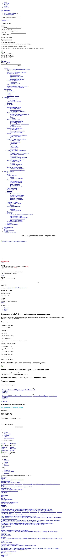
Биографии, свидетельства (17, 168)
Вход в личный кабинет (10, 13)
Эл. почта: (3, 17)
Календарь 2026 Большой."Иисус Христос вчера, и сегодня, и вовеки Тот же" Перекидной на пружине (29, 396)
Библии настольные (12, 84)
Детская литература (12, 112)
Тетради (9, 94)
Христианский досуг (15, 165)
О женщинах (13, 143)
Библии (6, 68)
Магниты (9, 213)
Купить (3, 302)
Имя (2, 29)
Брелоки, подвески (12, 175)
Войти (2, 26)
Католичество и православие (15, 128)
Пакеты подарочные (12, 224)
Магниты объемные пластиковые (19, 217)
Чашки (12, 205)
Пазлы (11, 117)
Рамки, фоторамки (12, 188)
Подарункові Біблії (15, 83)
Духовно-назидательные (13, 119)
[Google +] (4, 450)
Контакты (6, 7)
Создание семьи (14, 147)
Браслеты (9, 191)
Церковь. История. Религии (17, 158)
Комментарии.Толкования (17, 154)
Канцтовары (7, 89)
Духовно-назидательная (16, 121)
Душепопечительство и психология (19, 153)
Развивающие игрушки (13, 98)
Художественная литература (14, 167)
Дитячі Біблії (13, 82)
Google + (12, 450)
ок (1, 50)
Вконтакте (13, 443)
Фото (5, 310)
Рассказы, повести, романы (17, 170)
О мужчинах (13, 145)
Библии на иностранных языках (15, 87)
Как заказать (7, 470)
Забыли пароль (5, 20)
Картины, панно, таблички (14, 206)
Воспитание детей (15, 140)
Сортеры (12, 100)
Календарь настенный (16, 186)
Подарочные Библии (12, 73)
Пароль (3, 19)
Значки (9, 200)
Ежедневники (11, 91)
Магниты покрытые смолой (17, 219)
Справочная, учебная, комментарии (16, 150)
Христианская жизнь (15, 126)
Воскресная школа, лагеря (14, 107)
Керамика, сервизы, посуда (14, 203)
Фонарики (10, 223)
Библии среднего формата (17, 77)
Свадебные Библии (15, 75)
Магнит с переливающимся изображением (21, 214)
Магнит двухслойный (16, 220)
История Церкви (14, 129)
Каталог (6, 228)
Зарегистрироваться (9, 14)
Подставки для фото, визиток (15, 221)
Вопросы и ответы (9, 471)
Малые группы (14, 156)
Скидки (6, 6)
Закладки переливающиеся (17, 195)
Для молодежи (14, 149)
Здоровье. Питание (15, 142)
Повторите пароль (6, 34)
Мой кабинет (4, 555)
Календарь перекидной (16, 182)
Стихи (11, 138)
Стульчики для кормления (14, 101)
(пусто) (8, 62)
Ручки (8, 93)
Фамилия (3, 31)
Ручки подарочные (12, 189)
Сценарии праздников (16, 164)
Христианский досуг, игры (14, 160)
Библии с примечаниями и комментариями (18, 69)
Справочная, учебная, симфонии (18, 157)
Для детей (6, 97)
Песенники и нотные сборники (18, 135)
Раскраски (12, 118)
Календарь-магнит (15, 185)
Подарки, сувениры (9, 171)
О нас (5, 2)
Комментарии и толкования (17, 131)
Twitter (12, 447)
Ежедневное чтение (15, 122)
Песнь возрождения (15, 136)
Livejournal (13, 448)
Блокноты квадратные (13, 96)
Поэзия (9, 133)
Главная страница (8, 227)
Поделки (12, 163)
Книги (6, 105)
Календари (10, 179)
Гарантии (6, 473)
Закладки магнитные (15, 193)
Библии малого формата (16, 76)
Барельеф (12, 209)
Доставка (6, 3)
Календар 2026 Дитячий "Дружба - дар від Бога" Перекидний (18, 390)
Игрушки (9, 103)
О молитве (13, 125)
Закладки (9, 192)
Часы (8, 174)
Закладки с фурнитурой (16, 196)
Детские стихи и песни (16, 115)
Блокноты (9, 90)
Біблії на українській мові (14, 80)
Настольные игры (15, 161)
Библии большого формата (17, 79)
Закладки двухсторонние (16, 199)
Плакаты (9, 172)
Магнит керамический (16, 216)
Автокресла (10, 104)
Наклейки (9, 212)
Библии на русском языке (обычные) (17, 72)
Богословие (13, 151)
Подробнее (5, 391)
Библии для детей (12, 70)
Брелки (12, 177)
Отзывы (6, 309)
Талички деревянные (15, 210)
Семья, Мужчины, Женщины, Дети (16, 139)
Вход (2, 10)
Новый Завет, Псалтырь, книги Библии (17, 86)
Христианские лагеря (15, 110)
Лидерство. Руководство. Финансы (19, 124)
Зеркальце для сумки (12, 202)
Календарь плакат (15, 184)
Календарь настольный (16, 181)
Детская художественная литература (19, 114)
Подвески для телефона (16, 178)
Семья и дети (13, 146)
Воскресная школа (15, 108)
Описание (6, 307)
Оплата (6, 4)
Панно (12, 207)
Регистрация (7, 10)
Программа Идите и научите (17, 111)
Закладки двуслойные (16, 198)
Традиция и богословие (16, 132)
